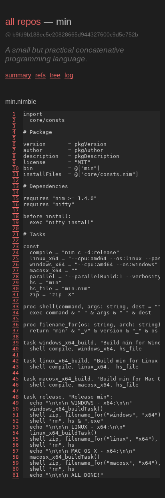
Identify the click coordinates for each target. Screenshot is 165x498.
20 (15, 228)
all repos (23, 21)
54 (15, 433)
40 (15, 349)
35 (15, 319)
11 (15, 174)
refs (40, 75)
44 (15, 373)
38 (15, 337)
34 (15, 313)
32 (15, 301)
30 (15, 288)
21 (15, 234)
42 (15, 361)
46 (15, 385)
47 (15, 391)
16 (15, 204)
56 (15, 445)
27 (15, 270)
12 (15, 180)
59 (15, 463)
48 (15, 397)
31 (15, 295)
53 (15, 427)
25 (15, 258)
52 (15, 421)
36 (15, 325)
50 (15, 409)
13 (15, 186)
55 (15, 439)
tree (55, 75)
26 (15, 264)
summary (18, 75)
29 (15, 282)
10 (15, 168)
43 (15, 367)
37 (15, 331)
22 (15, 240)
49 (15, 403)
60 (15, 469)
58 (15, 457)
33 (15, 307)
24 (15, 252)
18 (15, 216)
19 (15, 222)
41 (15, 355)
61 (15, 475)
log (68, 75)
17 (15, 210)
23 (15, 246)
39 (15, 343)
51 (15, 415)
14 (15, 192)
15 (15, 198)
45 (15, 379)
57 (15, 451)
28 (15, 276)
